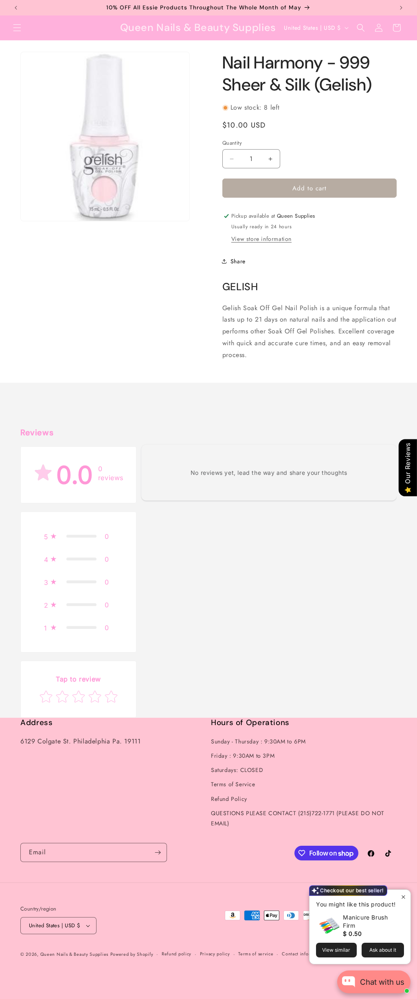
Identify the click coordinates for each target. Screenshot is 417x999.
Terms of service (255, 953)
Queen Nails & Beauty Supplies (74, 954)
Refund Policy (229, 799)
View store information (261, 239)
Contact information (303, 953)
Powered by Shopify (132, 954)
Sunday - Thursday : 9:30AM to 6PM (258, 741)
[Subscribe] (158, 852)
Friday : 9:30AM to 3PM (242, 756)
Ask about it (382, 950)
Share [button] (238, 261)
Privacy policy (215, 953)
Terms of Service (233, 784)
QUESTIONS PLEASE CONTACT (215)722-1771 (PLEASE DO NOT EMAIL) (297, 818)
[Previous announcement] (16, 7)
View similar (336, 950)
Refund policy (176, 953)
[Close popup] (403, 897)
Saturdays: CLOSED (237, 770)
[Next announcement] (401, 7)
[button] (17, 28)
